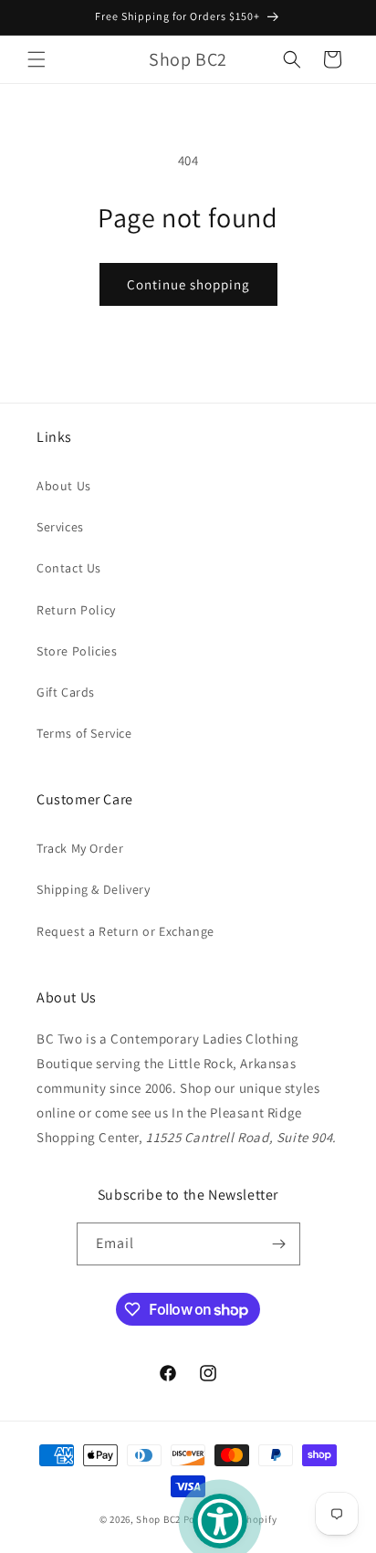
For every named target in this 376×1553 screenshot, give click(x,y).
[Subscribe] (279, 1243)
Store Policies (77, 651)
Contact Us (69, 568)
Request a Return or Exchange (125, 931)
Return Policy (76, 610)
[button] (36, 59)
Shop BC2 (158, 1519)
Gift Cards (66, 692)
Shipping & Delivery (93, 889)
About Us (64, 485)
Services (60, 527)
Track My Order (80, 848)
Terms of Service (84, 733)
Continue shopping (188, 284)
